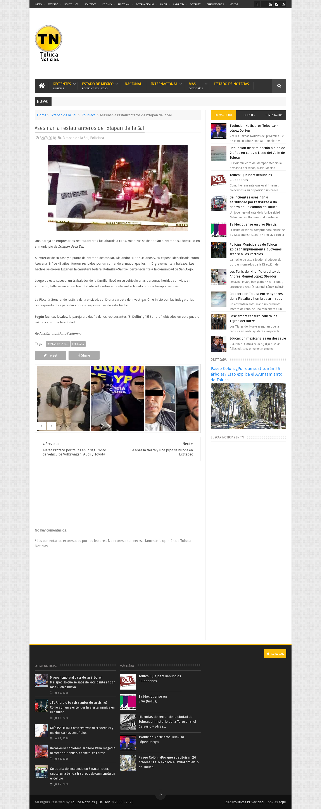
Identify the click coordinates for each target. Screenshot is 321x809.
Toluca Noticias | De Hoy (90, 802)
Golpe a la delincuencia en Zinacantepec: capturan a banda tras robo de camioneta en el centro (82, 773)
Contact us (277, 653)
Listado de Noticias (231, 84)
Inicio (38, 4)
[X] (264, 4)
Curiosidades (215, 4)
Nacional (124, 4)
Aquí (282, 802)
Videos (234, 4)
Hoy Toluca (71, 4)
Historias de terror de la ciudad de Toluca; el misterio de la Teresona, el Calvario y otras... (167, 721)
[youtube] (270, 4)
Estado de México (98, 86)
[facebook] (257, 4)
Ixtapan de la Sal (63, 115)
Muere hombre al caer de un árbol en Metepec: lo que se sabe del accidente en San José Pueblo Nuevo (82, 682)
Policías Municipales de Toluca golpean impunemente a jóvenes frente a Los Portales (256, 249)
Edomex (107, 4)
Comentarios (274, 115)
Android (178, 4)
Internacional (145, 4)
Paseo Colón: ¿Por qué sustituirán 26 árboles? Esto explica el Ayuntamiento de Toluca (246, 374)
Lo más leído (223, 115)
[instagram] (277, 4)
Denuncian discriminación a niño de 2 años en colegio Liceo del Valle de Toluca (257, 153)
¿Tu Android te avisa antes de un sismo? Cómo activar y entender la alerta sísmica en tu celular (82, 707)
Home (41, 115)
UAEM (163, 4)
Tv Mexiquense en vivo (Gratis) (254, 224)
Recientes (62, 86)
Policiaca (90, 4)
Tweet (52, 355)
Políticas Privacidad (248, 802)
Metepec (53, 4)
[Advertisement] (249, 43)
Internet (195, 4)
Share (85, 355)
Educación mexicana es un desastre (258, 338)
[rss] (283, 4)
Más (196, 86)
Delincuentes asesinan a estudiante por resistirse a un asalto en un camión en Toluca (254, 202)
